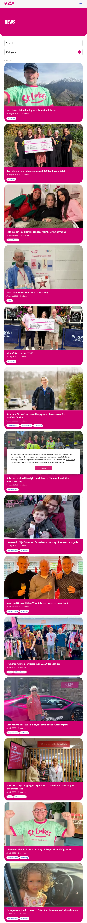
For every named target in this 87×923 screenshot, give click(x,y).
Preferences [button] (60, 462)
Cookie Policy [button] (70, 460)
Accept (43, 468)
